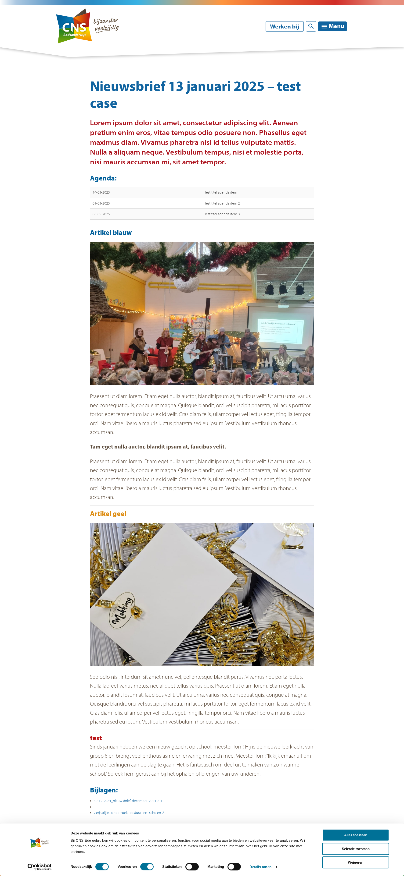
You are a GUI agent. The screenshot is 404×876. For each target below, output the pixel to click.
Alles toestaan (355, 835)
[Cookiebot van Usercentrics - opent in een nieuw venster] (39, 866)
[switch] (147, 866)
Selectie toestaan (356, 849)
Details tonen (260, 867)
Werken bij (284, 26)
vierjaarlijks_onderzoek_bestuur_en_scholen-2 (129, 812)
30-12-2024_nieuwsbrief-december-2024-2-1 (128, 800)
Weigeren (355, 862)
